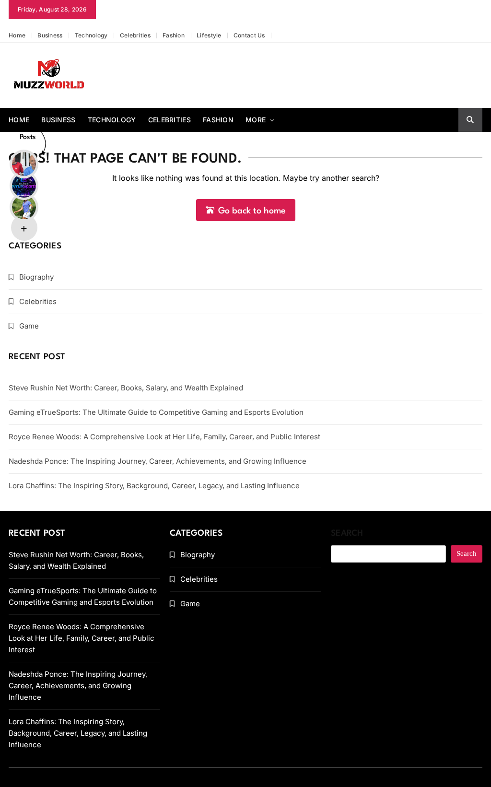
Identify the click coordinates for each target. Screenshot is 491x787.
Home (17, 35)
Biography (36, 277)
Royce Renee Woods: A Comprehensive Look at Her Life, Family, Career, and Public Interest (164, 436)
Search (347, 533)
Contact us (249, 35)
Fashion (174, 35)
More (256, 120)
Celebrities (135, 35)
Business (49, 35)
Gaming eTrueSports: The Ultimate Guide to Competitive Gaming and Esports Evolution (156, 412)
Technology (91, 35)
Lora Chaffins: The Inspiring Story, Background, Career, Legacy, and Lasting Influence (154, 485)
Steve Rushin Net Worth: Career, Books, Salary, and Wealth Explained (126, 387)
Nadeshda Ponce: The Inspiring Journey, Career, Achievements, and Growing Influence (157, 461)
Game (29, 325)
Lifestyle (209, 35)
